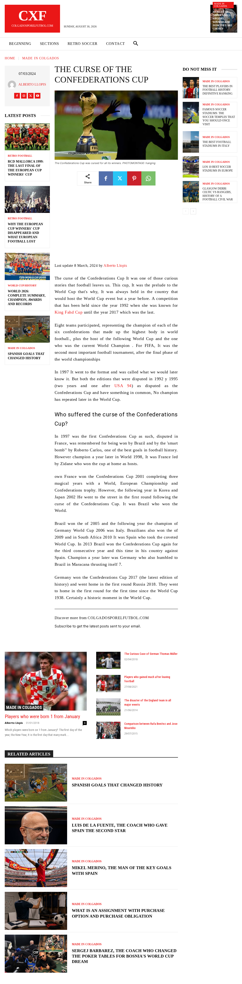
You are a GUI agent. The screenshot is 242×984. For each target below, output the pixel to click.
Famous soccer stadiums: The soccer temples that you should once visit (219, 117)
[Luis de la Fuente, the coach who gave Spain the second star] (36, 825)
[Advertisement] (116, 227)
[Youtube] (37, 96)
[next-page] (193, 211)
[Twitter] (31, 96)
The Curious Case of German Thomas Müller (150, 654)
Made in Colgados (220, 4)
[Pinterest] (134, 178)
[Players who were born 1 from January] (46, 681)
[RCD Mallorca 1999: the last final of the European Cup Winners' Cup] (27, 136)
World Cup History (22, 285)
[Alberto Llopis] (13, 85)
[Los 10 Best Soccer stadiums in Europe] (191, 166)
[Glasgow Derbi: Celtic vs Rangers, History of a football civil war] (191, 191)
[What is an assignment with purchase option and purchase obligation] (36, 911)
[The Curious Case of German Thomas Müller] (108, 660)
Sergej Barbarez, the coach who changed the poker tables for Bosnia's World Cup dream (124, 956)
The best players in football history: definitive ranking (218, 90)
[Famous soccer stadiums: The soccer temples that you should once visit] (191, 112)
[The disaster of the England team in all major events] (108, 707)
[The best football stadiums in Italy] (191, 141)
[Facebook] (17, 96)
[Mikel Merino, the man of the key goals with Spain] (36, 868)
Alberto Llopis (32, 84)
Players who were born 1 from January (42, 716)
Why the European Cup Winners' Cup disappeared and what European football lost (25, 232)
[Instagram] (24, 96)
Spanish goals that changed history (117, 785)
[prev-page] (186, 211)
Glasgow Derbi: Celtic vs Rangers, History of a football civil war (218, 194)
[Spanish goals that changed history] (27, 329)
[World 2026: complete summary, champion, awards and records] (27, 266)
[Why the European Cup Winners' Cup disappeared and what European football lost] (27, 199)
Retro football (20, 156)
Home (10, 58)
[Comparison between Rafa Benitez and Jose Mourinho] (108, 730)
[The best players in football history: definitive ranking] (191, 87)
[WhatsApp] (148, 178)
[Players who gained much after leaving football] (108, 683)
